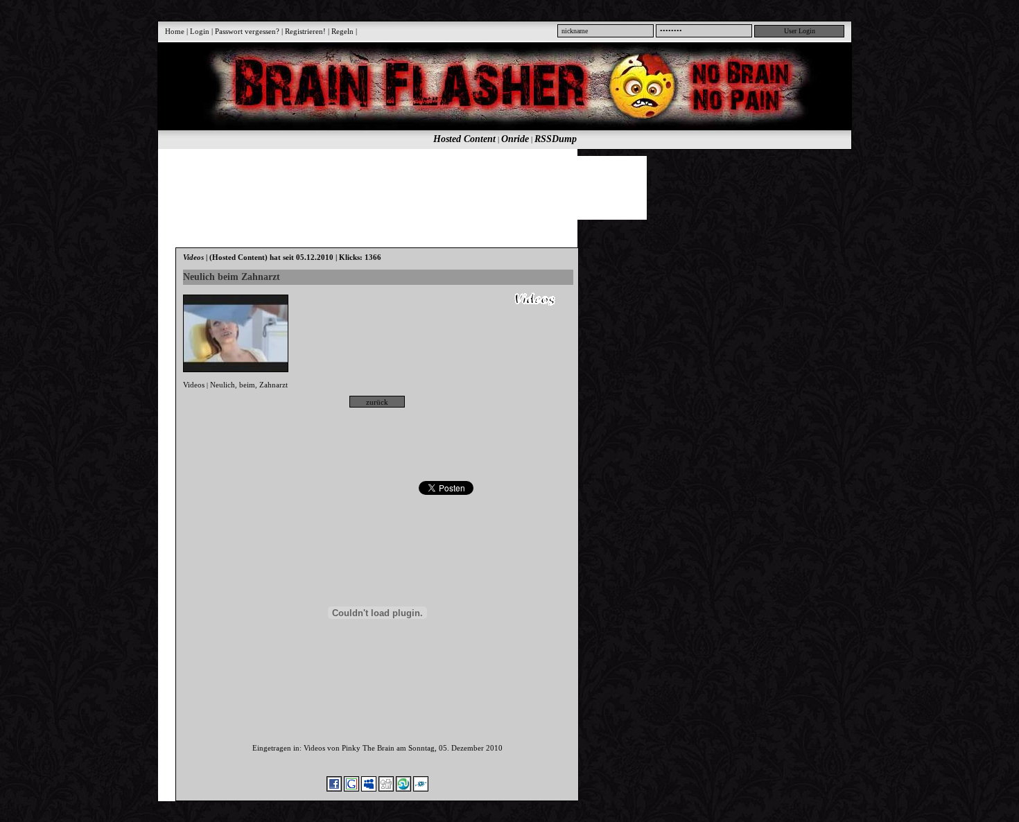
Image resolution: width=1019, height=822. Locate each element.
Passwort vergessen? (247, 31)
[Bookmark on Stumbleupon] (403, 789)
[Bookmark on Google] (351, 789)
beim (247, 385)
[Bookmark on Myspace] (368, 789)
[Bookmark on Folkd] (420, 789)
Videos (193, 385)
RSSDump (555, 139)
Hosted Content (464, 139)
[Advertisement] (497, 187)
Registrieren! (305, 31)
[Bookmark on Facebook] (334, 789)
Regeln (342, 31)
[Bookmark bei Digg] (386, 789)
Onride (515, 139)
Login (199, 31)
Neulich (222, 385)
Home (174, 31)
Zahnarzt (273, 385)
